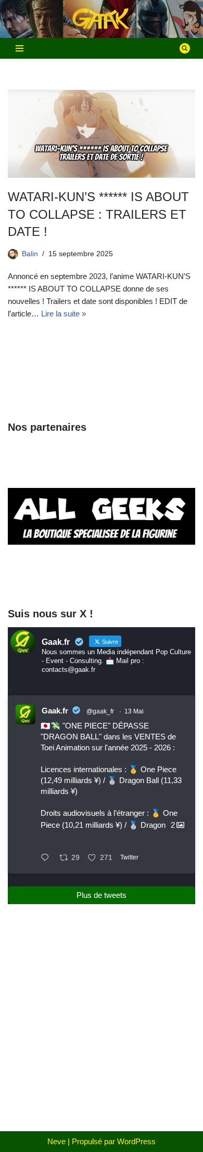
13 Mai (134, 711)
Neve (56, 1141)
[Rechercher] (185, 48)
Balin (30, 254)
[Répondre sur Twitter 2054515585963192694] (47, 858)
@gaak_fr (100, 711)
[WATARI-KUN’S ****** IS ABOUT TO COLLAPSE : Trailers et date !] (101, 134)
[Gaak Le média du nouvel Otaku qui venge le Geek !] (101, 19)
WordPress (136, 1141)
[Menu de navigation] (19, 48)
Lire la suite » (63, 313)
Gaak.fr (55, 710)
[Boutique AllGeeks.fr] (101, 578)
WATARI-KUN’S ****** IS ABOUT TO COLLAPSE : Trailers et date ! (98, 214)
